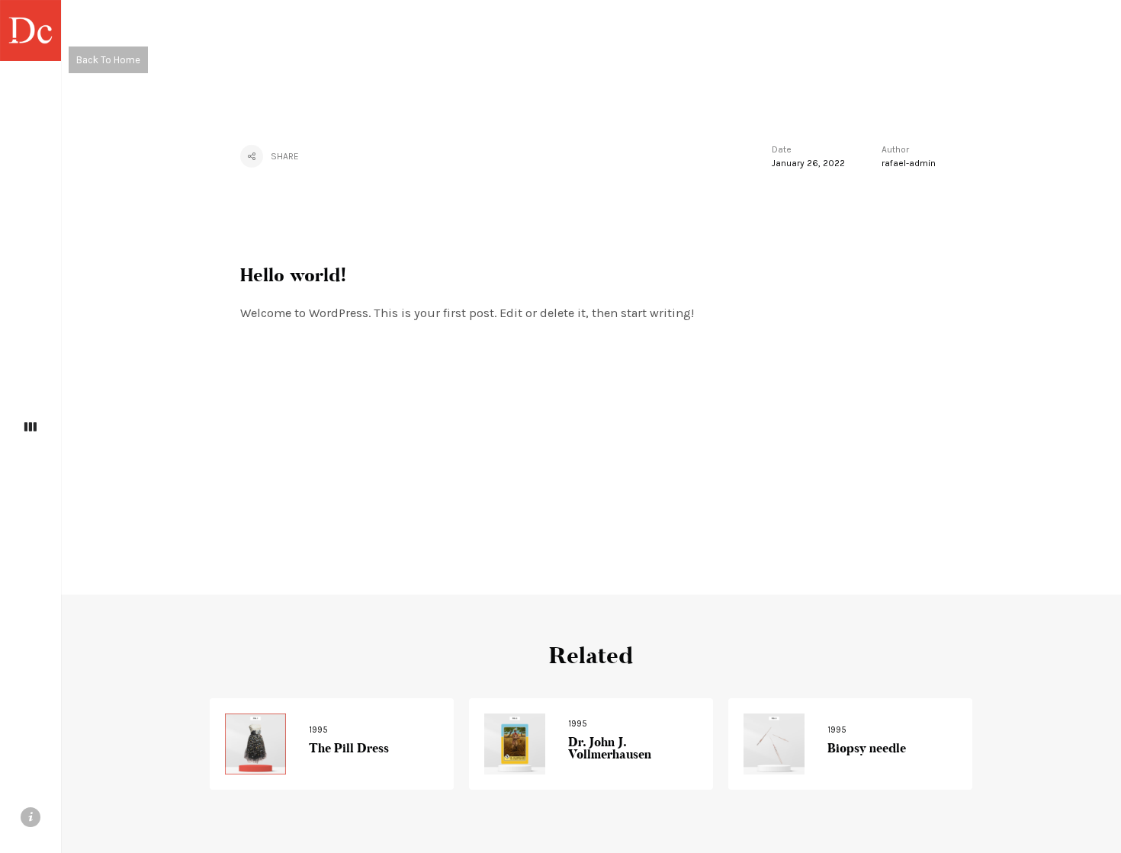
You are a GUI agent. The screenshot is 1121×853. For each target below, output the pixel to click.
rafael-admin (909, 163)
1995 (318, 730)
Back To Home (108, 60)
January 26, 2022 (808, 163)
